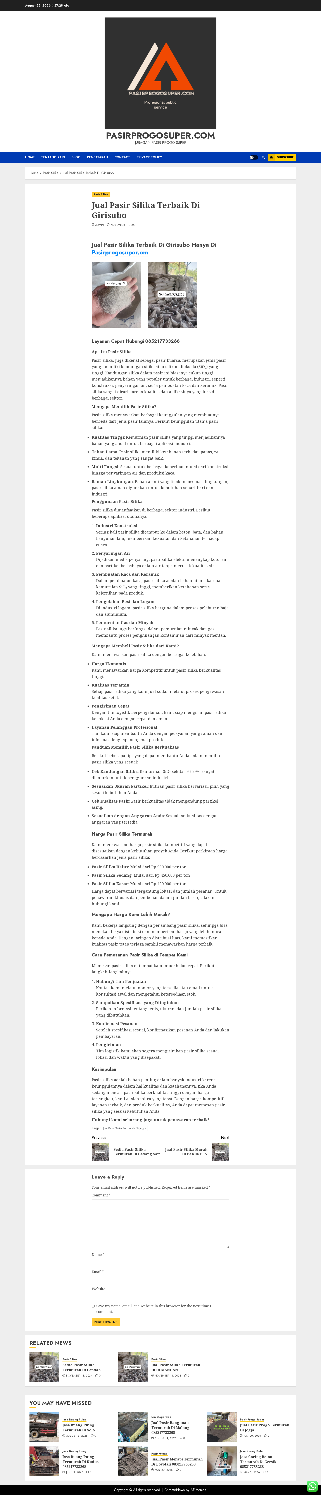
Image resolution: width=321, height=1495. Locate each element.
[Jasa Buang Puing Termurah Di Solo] (44, 1427)
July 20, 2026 (252, 1436)
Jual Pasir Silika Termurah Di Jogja (124, 1128)
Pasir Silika (100, 194)
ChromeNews (174, 1489)
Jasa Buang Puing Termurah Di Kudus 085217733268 (80, 1461)
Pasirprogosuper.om (120, 252)
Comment (101, 1195)
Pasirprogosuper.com (160, 135)
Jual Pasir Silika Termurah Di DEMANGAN (175, 1367)
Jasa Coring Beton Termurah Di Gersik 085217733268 (258, 1461)
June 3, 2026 (74, 1472)
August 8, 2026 (77, 1436)
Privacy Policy (149, 157)
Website (98, 1288)
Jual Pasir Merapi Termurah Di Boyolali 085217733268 (177, 1461)
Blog (76, 157)
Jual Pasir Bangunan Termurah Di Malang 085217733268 (170, 1427)
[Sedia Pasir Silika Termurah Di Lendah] (44, 1367)
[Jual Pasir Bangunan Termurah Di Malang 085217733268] (133, 1427)
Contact (122, 157)
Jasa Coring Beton (252, 1451)
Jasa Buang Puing (74, 1420)
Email (98, 1271)
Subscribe (285, 157)
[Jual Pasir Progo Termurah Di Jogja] (222, 1427)
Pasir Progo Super (252, 1420)
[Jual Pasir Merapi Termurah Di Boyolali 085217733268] (133, 1461)
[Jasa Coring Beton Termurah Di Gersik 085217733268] (222, 1461)
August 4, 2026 (165, 1438)
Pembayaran (97, 157)
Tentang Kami (53, 157)
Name (98, 1254)
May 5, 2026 (252, 1472)
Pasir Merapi (159, 1454)
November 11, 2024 (124, 225)
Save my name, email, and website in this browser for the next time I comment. (153, 1309)
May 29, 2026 (164, 1470)
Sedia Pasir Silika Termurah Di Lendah (81, 1367)
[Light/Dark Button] (254, 157)
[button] (263, 157)
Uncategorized (161, 1417)
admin (99, 225)
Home (30, 157)
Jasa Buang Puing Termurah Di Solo (78, 1427)
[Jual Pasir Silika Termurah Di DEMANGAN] (133, 1367)
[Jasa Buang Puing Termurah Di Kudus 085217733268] (44, 1461)
